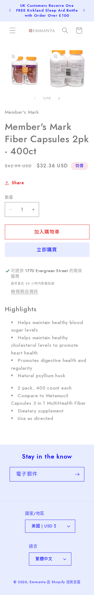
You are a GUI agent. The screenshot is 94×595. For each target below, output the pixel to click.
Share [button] (18, 183)
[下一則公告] (84, 10)
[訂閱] (77, 474)
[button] (12, 30)
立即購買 (47, 249)
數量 (9, 197)
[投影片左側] (34, 98)
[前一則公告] (10, 10)
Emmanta (38, 582)
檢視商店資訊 (24, 292)
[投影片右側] (59, 98)
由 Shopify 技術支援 (64, 582)
